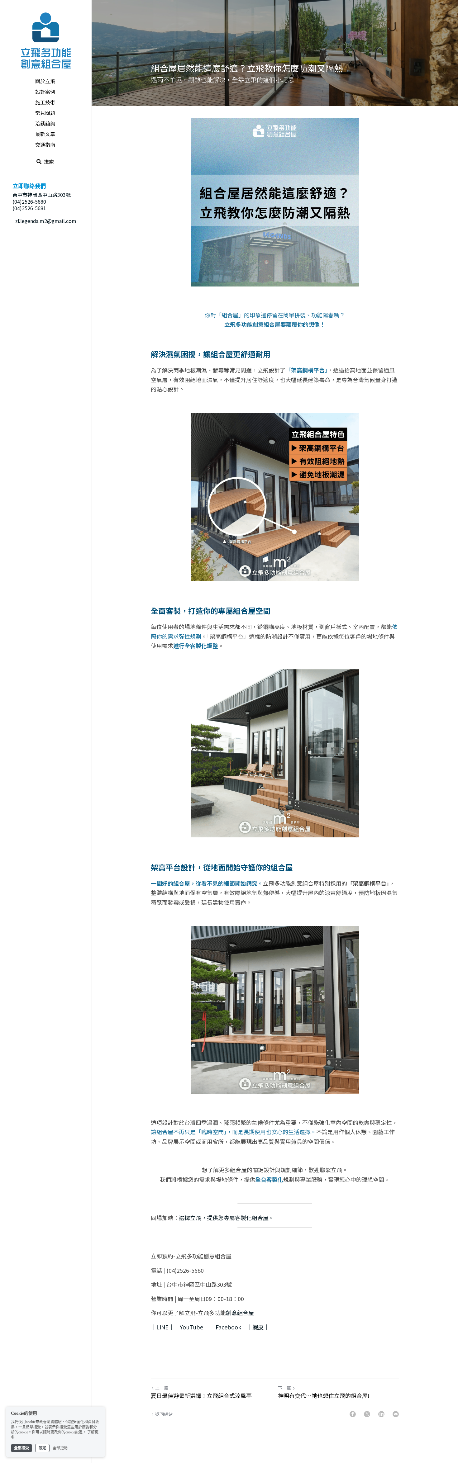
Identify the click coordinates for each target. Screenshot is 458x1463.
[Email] (396, 1414)
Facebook (228, 1327)
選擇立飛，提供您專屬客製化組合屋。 (226, 1218)
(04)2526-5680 (29, 201)
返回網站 (164, 1414)
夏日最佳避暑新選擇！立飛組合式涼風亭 (201, 1395)
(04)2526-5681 (29, 208)
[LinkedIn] (381, 1414)
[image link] (46, 40)
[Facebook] (353, 1414)
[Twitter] (367, 1414)
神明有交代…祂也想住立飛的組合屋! (324, 1395)
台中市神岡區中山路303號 (41, 194)
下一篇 (284, 1388)
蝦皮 (258, 1327)
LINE (162, 1327)
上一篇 (161, 1388)
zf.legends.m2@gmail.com (45, 221)
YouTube (191, 1327)
